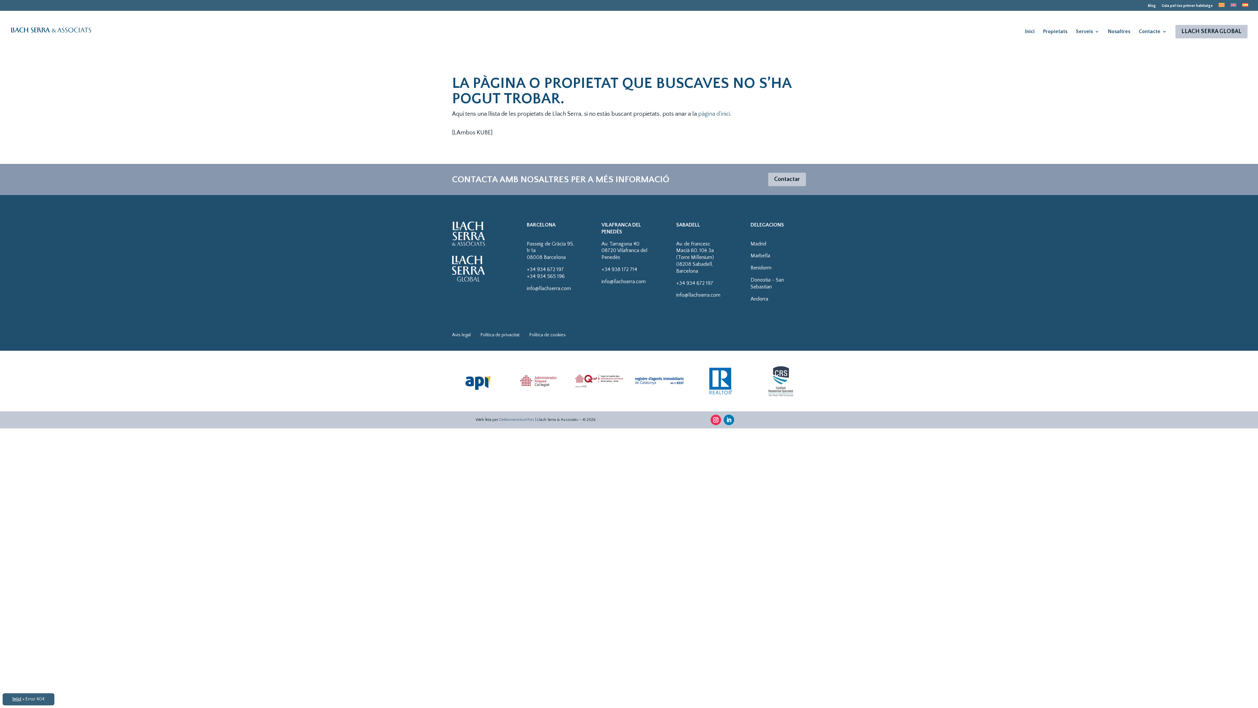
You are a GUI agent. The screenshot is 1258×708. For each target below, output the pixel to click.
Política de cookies (547, 335)
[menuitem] (1222, 7)
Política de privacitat (500, 335)
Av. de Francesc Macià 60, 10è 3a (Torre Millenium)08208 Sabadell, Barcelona (695, 257)
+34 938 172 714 (619, 269)
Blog (1152, 6)
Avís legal (461, 335)
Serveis (1084, 31)
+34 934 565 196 (546, 276)
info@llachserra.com (549, 288)
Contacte (1149, 31)
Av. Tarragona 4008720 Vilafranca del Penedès (624, 251)
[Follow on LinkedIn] (729, 420)
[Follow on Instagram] (716, 420)
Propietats (1055, 31)
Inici (1030, 31)
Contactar (787, 179)
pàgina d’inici (714, 114)
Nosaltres (1119, 31)
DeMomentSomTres (516, 420)
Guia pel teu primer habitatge (1187, 6)
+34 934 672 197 (545, 269)
